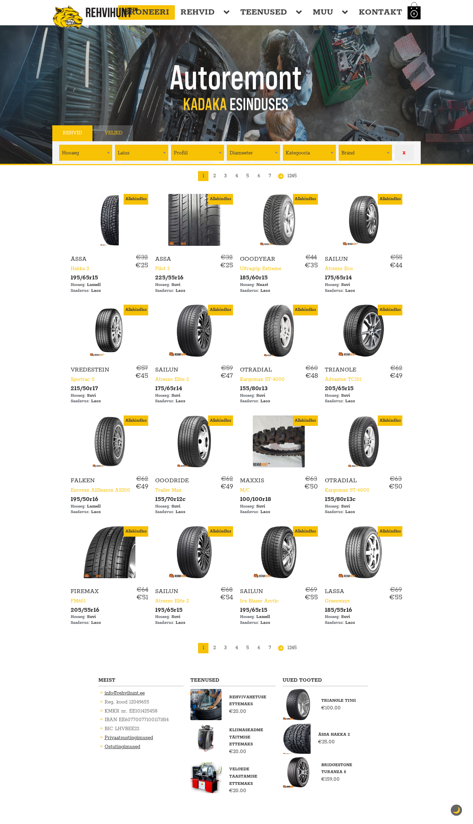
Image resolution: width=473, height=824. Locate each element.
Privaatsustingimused (129, 738)
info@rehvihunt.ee (125, 693)
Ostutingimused (122, 747)
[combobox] (85, 153)
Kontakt (380, 12)
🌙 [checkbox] (456, 810)
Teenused (263, 12)
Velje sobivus (163, 133)
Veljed (114, 133)
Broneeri (146, 12)
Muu (323, 12)
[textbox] (85, 152)
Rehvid (197, 12)
